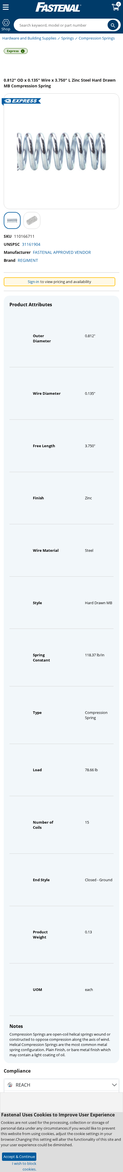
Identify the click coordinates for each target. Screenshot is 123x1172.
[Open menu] (4, 7)
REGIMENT (28, 260)
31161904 (31, 244)
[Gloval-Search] (113, 25)
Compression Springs (97, 38)
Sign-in (33, 281)
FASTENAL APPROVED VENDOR (62, 252)
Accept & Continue (19, 1156)
